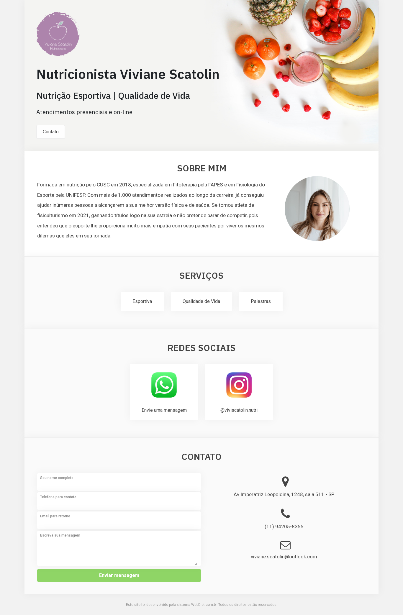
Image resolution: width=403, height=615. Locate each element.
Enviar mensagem (119, 575)
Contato (51, 132)
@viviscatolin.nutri (239, 410)
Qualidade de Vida (201, 301)
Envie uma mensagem (164, 410)
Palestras (261, 301)
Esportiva (142, 301)
